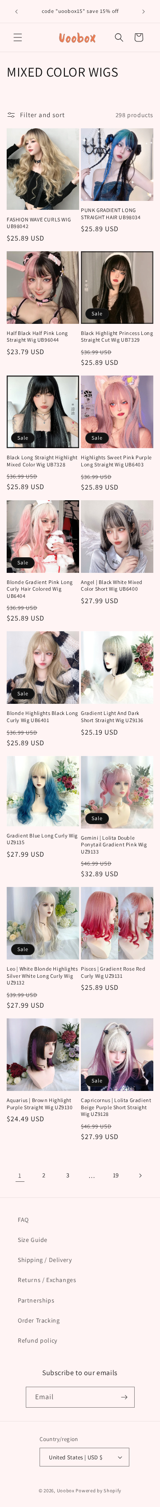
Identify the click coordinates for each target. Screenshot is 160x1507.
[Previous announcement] (16, 11)
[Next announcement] (143, 11)
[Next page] (140, 1175)
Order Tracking (39, 1320)
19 (116, 1175)
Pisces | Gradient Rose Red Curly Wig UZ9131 (113, 972)
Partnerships (36, 1300)
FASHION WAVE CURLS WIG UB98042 (39, 223)
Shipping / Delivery (45, 1260)
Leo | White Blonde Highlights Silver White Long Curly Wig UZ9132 (42, 975)
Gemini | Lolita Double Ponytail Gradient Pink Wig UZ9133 (114, 844)
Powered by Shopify (98, 1490)
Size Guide (33, 1240)
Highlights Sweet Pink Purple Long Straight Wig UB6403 (116, 461)
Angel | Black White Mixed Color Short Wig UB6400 (112, 585)
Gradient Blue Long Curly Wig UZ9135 (42, 839)
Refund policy (37, 1340)
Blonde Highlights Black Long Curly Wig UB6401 (42, 716)
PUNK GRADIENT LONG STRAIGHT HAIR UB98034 (111, 214)
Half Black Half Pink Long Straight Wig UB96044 (37, 336)
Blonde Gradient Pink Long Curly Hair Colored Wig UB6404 (40, 589)
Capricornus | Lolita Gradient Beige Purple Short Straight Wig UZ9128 (116, 1107)
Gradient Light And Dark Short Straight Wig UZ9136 (112, 716)
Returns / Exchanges (47, 1280)
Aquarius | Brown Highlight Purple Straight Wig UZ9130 (40, 1104)
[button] (18, 37)
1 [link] (20, 1175)
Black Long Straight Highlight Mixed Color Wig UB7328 (42, 461)
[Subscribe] (124, 1397)
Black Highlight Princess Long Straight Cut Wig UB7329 (117, 336)
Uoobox (66, 1490)
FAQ (23, 1220)
